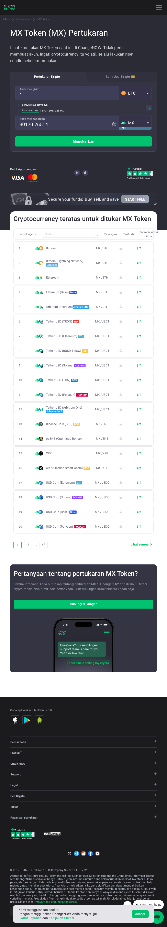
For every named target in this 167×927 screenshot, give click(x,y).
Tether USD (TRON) (62, 321)
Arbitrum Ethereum (67, 307)
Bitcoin (51, 248)
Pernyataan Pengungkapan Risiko (55, 901)
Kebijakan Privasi (61, 918)
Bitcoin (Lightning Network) (64, 262)
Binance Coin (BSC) (62, 424)
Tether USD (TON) (61, 380)
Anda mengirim (29, 89)
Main (6, 19)
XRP (49, 453)
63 (43, 545)
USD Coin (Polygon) (65, 526)
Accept (140, 914)
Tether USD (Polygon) (67, 395)
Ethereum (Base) (61, 292)
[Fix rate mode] (114, 124)
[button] (135, 93)
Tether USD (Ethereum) (65, 336)
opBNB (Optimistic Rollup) (64, 439)
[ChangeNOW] (9, 7)
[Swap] (149, 108)
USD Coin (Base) (61, 512)
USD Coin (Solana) (64, 497)
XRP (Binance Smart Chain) (67, 468)
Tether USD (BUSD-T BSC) (66, 351)
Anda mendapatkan (32, 118)
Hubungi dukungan (83, 604)
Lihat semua (140, 544)
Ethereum (52, 277)
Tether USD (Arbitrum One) (64, 409)
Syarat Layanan (30, 918)
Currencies (23, 19)
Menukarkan (83, 141)
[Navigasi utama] (159, 7)
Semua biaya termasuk (34, 104)
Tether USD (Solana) (65, 365)
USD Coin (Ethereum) (63, 482)
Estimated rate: (30, 110)
